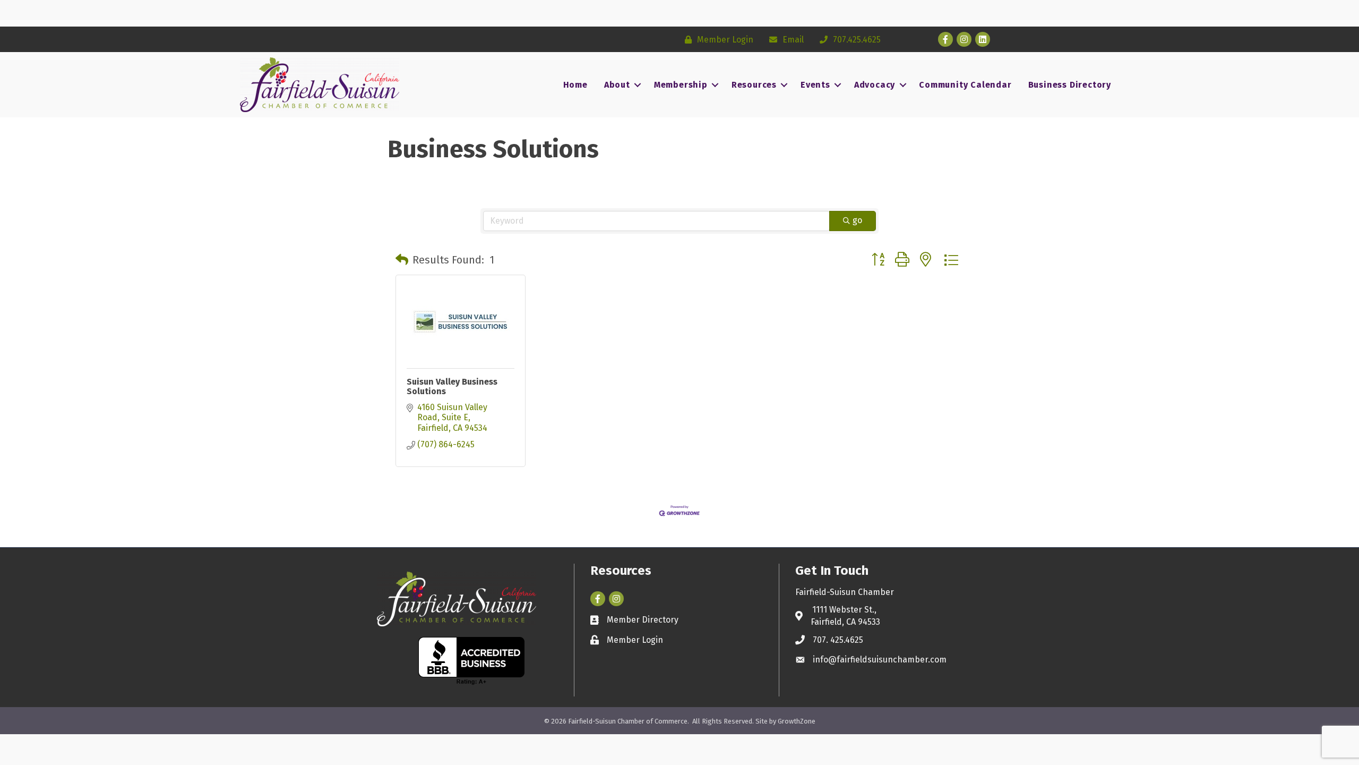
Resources (754, 85)
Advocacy (874, 85)
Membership (681, 85)
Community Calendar (965, 85)
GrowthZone (796, 721)
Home (575, 85)
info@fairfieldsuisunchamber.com (880, 659)
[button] (401, 259)
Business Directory (1069, 85)
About (617, 85)
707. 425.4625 (838, 640)
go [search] (857, 220)
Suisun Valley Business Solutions (452, 386)
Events (815, 85)
